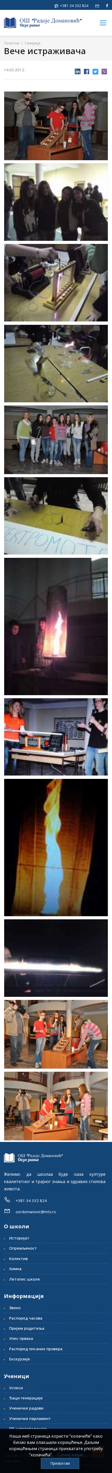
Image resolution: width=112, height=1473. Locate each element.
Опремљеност (23, 1248)
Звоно (15, 1307)
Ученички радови (26, 1408)
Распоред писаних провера (36, 1348)
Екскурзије (19, 1358)
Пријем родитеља (26, 1328)
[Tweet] (95, 70)
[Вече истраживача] (56, 125)
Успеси (16, 1387)
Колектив (18, 1258)
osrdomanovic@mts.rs (36, 1211)
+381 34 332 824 (73, 5)
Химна (15, 1268)
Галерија (32, 43)
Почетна (11, 43)
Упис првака (21, 1338)
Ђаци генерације (26, 1397)
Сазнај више (70, 1455)
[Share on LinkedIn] (78, 70)
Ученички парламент (30, 1418)
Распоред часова (25, 1318)
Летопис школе (24, 1279)
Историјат (19, 1238)
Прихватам (60, 1463)
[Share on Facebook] (86, 70)
